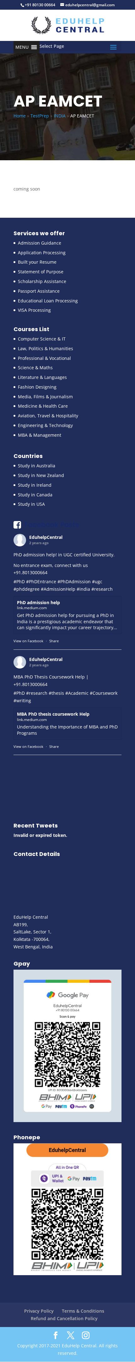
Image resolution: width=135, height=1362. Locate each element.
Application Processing (42, 253)
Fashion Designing (37, 387)
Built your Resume (37, 262)
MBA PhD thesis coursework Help (53, 714)
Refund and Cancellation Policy (64, 1318)
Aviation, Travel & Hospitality (48, 416)
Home (20, 116)
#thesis (56, 693)
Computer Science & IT (42, 339)
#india (83, 589)
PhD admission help (38, 602)
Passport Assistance (39, 291)
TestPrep (39, 116)
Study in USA (31, 504)
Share (54, 641)
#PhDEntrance (41, 581)
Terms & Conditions (83, 1311)
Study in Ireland (34, 485)
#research (102, 589)
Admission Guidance (39, 243)
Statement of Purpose (40, 272)
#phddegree (27, 589)
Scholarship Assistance (42, 281)
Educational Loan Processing (48, 301)
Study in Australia (36, 466)
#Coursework (103, 693)
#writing (22, 700)
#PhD (19, 581)
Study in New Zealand (41, 475)
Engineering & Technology (45, 425)
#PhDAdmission (74, 581)
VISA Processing (34, 310)
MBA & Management (39, 435)
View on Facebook (28, 641)
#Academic (77, 693)
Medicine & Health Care (43, 406)
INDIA (60, 116)
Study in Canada (35, 495)
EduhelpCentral (45, 537)
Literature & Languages (42, 377)
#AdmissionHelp (58, 589)
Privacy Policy (39, 1311)
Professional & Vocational (44, 358)
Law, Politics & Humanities (45, 348)
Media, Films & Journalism (45, 397)
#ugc (97, 581)
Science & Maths (35, 367)
